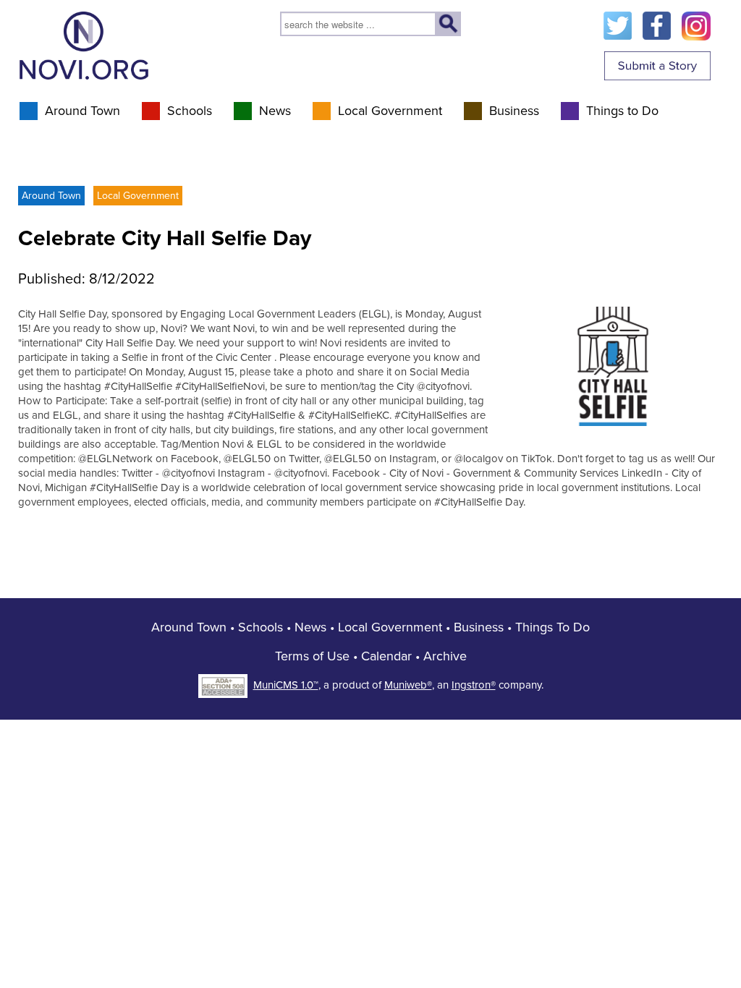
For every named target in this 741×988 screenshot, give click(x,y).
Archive (445, 656)
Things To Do (552, 627)
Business (514, 111)
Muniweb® (408, 684)
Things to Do (622, 111)
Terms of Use (312, 656)
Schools (189, 111)
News (275, 111)
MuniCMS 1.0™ (285, 684)
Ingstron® (474, 684)
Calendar (386, 656)
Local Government (390, 111)
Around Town (82, 111)
